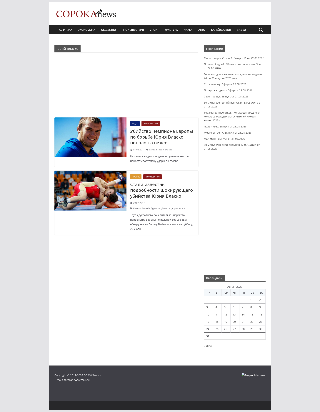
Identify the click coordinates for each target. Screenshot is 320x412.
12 (225, 314)
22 (251, 321)
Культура (171, 29)
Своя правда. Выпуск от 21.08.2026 (226, 96)
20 (234, 321)
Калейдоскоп (221, 29)
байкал (153, 149)
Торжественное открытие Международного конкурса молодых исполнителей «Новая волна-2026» (231, 116)
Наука (188, 29)
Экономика (86, 29)
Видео (241, 29)
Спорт (154, 29)
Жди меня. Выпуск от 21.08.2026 (224, 138)
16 (260, 314)
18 (217, 321)
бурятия (155, 208)
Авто (201, 29)
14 (243, 314)
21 (243, 321)
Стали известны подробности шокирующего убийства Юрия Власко (161, 190)
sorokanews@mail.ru (77, 380)
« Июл (208, 346)
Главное (136, 176)
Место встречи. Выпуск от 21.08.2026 (227, 132)
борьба (146, 208)
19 (225, 321)
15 (251, 314)
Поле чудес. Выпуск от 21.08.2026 (225, 126)
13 (234, 314)
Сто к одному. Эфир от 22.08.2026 (225, 84)
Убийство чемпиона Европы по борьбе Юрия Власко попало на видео (161, 137)
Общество (108, 29)
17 (207, 321)
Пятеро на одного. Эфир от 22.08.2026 (228, 90)
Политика (64, 29)
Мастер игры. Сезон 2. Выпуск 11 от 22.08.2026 (234, 58)
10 (207, 314)
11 (217, 314)
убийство (166, 208)
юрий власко (165, 149)
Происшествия (133, 29)
